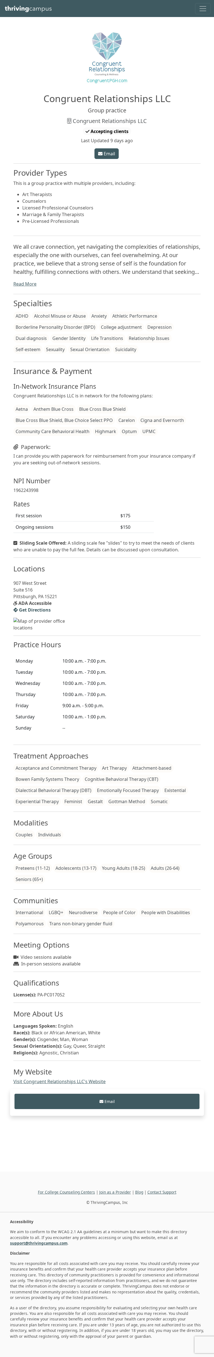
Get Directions (34, 610)
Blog (139, 1192)
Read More (25, 284)
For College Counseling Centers (66, 1192)
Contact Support (161, 1192)
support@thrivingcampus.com (38, 1243)
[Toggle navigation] (203, 8)
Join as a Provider (115, 1192)
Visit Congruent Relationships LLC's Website (59, 1081)
